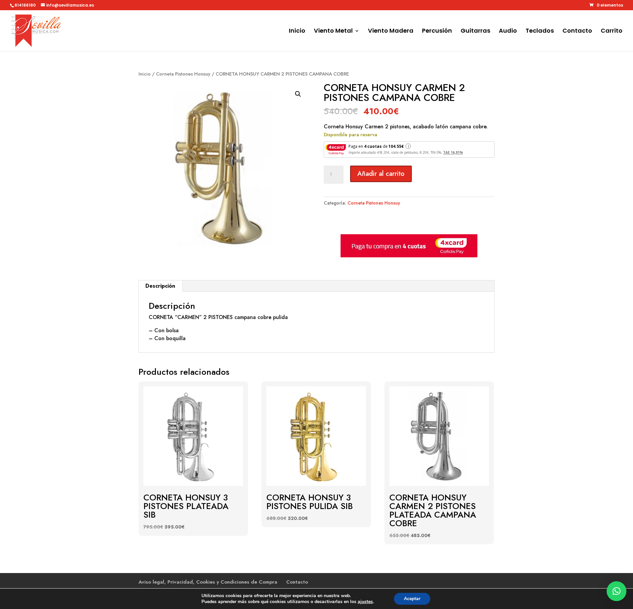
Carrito (611, 31)
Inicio (297, 31)
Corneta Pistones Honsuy (183, 74)
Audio (508, 31)
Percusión (437, 31)
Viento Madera (390, 31)
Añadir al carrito (381, 173)
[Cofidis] (409, 255)
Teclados (540, 31)
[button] (298, 94)
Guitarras (475, 31)
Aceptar (412, 598)
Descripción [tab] (160, 286)
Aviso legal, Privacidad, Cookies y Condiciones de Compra (207, 582)
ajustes (365, 602)
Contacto (577, 31)
